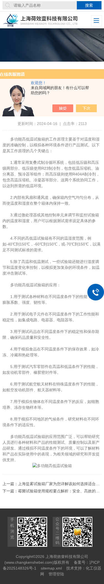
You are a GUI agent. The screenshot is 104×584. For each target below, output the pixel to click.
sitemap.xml (51, 568)
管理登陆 (56, 574)
